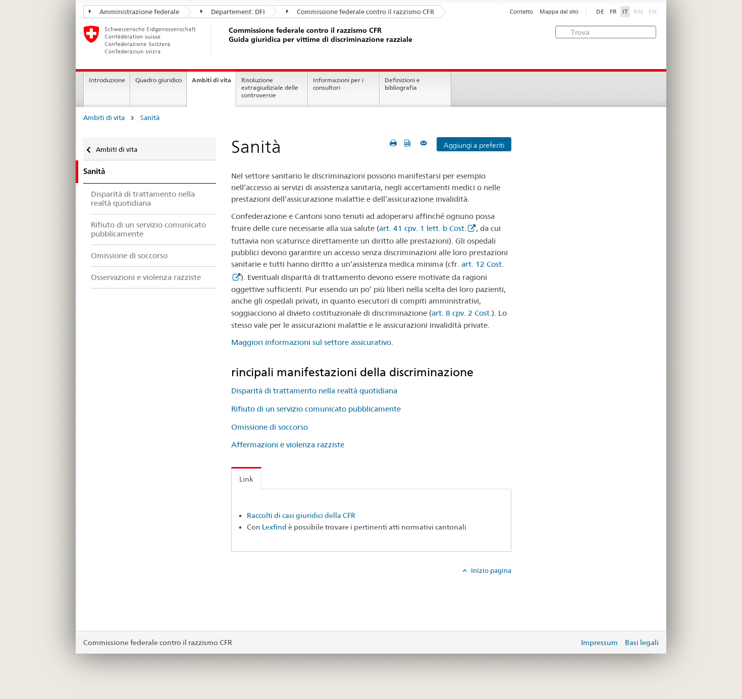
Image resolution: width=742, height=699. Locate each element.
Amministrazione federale (138, 12)
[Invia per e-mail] (425, 143)
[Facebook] (236, 587)
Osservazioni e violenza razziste (146, 277)
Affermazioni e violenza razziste (287, 444)
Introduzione (107, 80)
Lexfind (274, 527)
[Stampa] (393, 143)
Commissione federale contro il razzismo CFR (364, 12)
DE (600, 11)
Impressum (599, 642)
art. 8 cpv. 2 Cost (461, 313)
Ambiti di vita (211, 80)
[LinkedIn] (265, 587)
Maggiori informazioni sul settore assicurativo (311, 342)
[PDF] (408, 143)
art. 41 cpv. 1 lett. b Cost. (422, 228)
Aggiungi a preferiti (474, 145)
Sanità (150, 118)
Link (246, 479)
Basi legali (642, 642)
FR (613, 11)
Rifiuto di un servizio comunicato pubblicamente (316, 409)
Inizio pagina (490, 570)
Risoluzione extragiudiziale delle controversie (269, 87)
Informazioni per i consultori (338, 83)
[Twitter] (245, 587)
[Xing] (256, 587)
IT (625, 11)
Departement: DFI (237, 12)
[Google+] (251, 587)
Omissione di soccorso (269, 427)
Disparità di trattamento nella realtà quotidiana (314, 390)
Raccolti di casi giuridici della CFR (301, 515)
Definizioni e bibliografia (402, 83)
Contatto (521, 12)
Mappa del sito (559, 12)
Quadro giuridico (158, 80)
